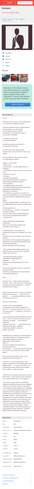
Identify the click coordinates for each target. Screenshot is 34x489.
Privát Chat (8, 59)
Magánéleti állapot (7, 453)
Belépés (9, 3)
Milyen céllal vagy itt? (7, 430)
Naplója (7, 66)
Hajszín (4, 439)
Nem (4, 424)
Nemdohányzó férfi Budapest (10, 478)
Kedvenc (7, 62)
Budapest (22, 19)
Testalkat (5, 449)
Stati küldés (8, 53)
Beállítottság (6, 427)
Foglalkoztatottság (7, 462)
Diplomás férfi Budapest (9, 475)
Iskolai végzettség (7, 459)
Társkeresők (10, 19)
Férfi (16, 19)
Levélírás (7, 56)
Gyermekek (6, 456)
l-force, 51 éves (7, 21)
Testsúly (5, 442)
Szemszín (5, 436)
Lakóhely (5, 433)
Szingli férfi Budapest (8, 481)
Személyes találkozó (7, 466)
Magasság (5, 446)
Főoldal (4, 19)
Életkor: (5, 421)
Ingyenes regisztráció (25, 3)
